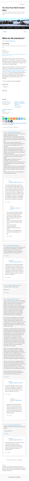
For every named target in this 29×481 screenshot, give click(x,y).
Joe (14, 41)
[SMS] (24, 119)
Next (25, 31)
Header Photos (17, 27)
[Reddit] (11, 119)
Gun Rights (13, 123)
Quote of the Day (22, 123)
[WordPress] (9, 121)
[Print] (14, 119)
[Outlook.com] (6, 121)
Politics (17, 123)
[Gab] (3, 119)
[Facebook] (19, 119)
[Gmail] (3, 121)
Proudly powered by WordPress (14, 477)
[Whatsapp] (9, 119)
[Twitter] (22, 119)
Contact (23, 27)
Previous (4, 31)
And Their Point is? (6, 102)
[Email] (17, 119)
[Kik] (11, 121)
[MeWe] (6, 119)
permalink (11, 124)
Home (3, 27)
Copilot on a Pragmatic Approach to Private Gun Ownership (20, 103)
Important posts (9, 27)
